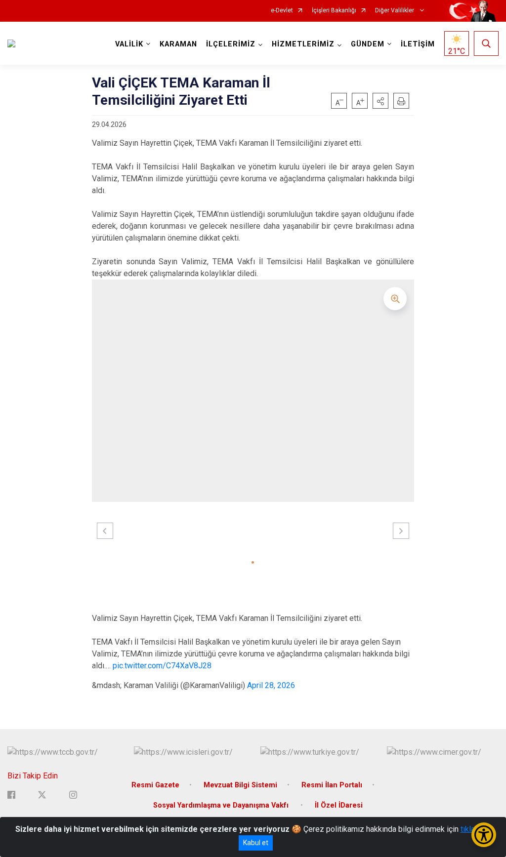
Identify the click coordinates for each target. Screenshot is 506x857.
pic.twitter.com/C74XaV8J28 (162, 665)
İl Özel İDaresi (339, 805)
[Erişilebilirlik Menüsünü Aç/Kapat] (483, 834)
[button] (380, 101)
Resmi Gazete (155, 785)
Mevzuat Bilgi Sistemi (240, 785)
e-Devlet (282, 10)
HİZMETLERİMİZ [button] (303, 44)
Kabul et (255, 843)
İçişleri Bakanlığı (334, 10)
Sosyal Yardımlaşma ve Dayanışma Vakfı (222, 805)
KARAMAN (178, 44)
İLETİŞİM (418, 44)
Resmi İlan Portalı (331, 785)
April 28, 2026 (271, 685)
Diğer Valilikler (395, 10)
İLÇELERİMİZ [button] (230, 44)
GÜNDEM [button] (367, 44)
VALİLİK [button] (129, 44)
